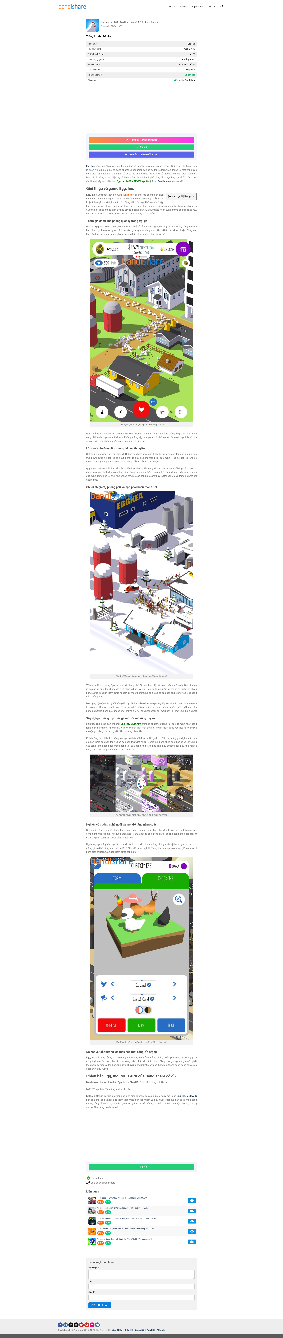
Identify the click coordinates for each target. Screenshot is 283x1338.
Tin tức (212, 6)
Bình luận (93, 1267)
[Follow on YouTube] (86, 1324)
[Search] (222, 6)
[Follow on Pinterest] (81, 1324)
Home (172, 6)
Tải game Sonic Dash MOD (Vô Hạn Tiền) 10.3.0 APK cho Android (124, 1239)
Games (183, 6)
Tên (90, 1281)
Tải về (143, 147)
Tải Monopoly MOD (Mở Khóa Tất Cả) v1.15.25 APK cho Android (123, 1208)
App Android (197, 6)
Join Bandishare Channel (143, 154)
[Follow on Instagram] (65, 1324)
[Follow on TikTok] (70, 1324)
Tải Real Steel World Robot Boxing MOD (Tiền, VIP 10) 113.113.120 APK (127, 1218)
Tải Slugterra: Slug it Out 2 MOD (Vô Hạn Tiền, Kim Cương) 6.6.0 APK (125, 1229)
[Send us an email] (76, 1324)
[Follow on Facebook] (60, 1324)
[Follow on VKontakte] (97, 1324)
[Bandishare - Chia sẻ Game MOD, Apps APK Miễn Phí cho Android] (72, 6)
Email (91, 1292)
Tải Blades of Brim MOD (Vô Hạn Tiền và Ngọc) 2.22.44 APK (122, 1198)
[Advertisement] (141, 108)
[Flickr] (92, 1324)
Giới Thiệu (117, 1330)
